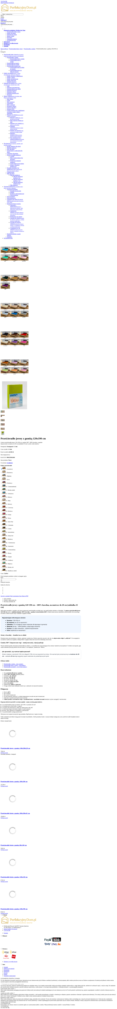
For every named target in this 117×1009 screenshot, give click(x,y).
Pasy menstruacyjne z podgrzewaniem (17, 140)
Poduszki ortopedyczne (13, 93)
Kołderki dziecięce (11, 82)
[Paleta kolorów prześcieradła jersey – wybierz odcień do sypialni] (14, 296)
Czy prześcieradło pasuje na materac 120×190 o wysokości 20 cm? (19, 704)
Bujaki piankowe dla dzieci (14, 146)
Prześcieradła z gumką (12, 57)
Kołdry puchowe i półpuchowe (15, 76)
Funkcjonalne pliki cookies (7, 988)
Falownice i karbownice (16, 207)
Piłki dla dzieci (10, 173)
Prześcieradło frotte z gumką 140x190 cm (14, 909)
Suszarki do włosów (17, 219)
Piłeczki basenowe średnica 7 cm (18, 180)
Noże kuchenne (14, 195)
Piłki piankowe (14, 185)
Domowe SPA (10, 109)
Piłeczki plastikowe (15, 175)
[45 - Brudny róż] (3, 567)
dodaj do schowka (5, 585)
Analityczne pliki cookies (7, 993)
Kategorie (3, 52)
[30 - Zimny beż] (3, 535)
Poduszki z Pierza (11, 92)
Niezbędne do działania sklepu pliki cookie (13, 984)
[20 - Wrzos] (3, 518)
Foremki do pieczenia (15, 191)
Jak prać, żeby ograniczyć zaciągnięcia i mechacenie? (15, 710)
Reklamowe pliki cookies (7, 997)
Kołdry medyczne (11, 80)
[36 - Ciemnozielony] (3, 549)
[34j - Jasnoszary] (3, 546)
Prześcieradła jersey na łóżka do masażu (16, 71)
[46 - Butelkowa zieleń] (3, 570)
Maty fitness (10, 99)
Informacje (6, 971)
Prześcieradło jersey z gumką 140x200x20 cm (15, 748)
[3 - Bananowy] (3, 472)
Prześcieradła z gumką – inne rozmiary (13, 664)
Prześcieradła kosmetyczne (13, 66)
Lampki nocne (10, 172)
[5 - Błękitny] (3, 476)
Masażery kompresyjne (16, 135)
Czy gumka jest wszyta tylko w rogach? (12, 706)
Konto (2, 18)
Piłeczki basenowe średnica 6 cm (18, 177)
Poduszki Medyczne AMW (14, 89)
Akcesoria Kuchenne (12, 189)
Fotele (8, 100)
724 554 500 (4, 1)
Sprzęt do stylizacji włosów (14, 203)
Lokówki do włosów (17, 213)
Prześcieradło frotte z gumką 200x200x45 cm (15, 813)
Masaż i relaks (10, 36)
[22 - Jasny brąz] (3, 521)
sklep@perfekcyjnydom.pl (7, 2)
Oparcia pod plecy (11, 107)
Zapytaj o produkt (5, 596)
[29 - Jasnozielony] (3, 532)
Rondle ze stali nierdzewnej (17, 193)
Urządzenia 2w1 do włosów (17, 230)
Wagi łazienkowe (11, 198)
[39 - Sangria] (3, 556)
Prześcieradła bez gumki (13, 64)
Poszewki (9, 94)
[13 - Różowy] (3, 497)
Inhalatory (9, 236)
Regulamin (6, 970)
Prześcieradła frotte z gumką (17, 59)
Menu (2, 16)
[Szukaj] (1, 14)
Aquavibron (10, 103)
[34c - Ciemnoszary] (3, 542)
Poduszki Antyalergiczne (13, 87)
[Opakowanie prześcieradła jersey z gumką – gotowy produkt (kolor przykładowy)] (14, 408)
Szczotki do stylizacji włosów (17, 224)
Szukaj (2, 17)
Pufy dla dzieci (10, 149)
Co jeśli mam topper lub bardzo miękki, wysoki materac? (16, 709)
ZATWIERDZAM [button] (5, 1003)
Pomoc (5, 974)
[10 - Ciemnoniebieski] (3, 486)
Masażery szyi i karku (17, 124)
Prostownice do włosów (16, 216)
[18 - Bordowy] (3, 511)
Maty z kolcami (11, 104)
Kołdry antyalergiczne (12, 79)
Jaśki (8, 86)
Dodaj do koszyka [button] (5, 582)
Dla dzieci (9, 37)
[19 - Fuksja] (3, 514)
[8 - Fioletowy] (3, 483)
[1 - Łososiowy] (3, 469)
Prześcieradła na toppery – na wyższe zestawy (15, 667)
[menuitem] (54, 34)
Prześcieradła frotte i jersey (13, 31)
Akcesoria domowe (12, 39)
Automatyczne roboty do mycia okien (15, 201)
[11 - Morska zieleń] (3, 490)
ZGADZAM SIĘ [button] (5, 1007)
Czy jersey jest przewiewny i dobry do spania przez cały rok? (17, 707)
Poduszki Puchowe (12, 90)
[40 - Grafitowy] (3, 560)
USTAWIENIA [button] (5, 1006)
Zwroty (6, 973)
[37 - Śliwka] (3, 553)
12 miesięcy (10, 463)
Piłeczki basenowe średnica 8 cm (18, 183)
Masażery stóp (16, 118)
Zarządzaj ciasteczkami (9, 975)
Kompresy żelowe (11, 106)
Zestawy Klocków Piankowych (15, 165)
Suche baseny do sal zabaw (17, 163)
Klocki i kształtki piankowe (14, 155)
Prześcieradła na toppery (13, 63)
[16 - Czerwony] (3, 507)
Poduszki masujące (16, 128)
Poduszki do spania (12, 34)
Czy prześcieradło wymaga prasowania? (12, 712)
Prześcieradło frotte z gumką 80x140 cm (14, 845)
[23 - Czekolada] (3, 525)
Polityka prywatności (9, 968)
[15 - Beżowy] (3, 504)
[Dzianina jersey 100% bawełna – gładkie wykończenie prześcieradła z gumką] (14, 324)
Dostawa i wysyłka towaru (10, 961)
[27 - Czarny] (3, 528)
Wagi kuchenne (11, 196)
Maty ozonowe (11, 102)
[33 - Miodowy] (3, 539)
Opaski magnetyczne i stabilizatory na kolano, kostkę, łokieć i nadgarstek (16, 112)
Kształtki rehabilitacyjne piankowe (14, 169)
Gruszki (12, 156)
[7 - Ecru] (3, 479)
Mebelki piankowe (11, 148)
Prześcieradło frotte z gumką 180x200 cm (14, 781)
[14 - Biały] (3, 500)
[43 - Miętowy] (3, 563)
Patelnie (12, 192)
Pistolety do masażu (16, 131)
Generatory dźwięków (12, 153)
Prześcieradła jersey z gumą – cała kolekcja (14, 665)
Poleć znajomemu (14, 596)
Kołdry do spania (11, 33)
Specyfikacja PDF (23, 596)
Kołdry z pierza (11, 77)
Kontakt (6, 933)
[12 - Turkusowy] (3, 493)
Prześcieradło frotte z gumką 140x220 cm (14, 877)
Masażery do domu (15, 115)
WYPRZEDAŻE (11, 40)
